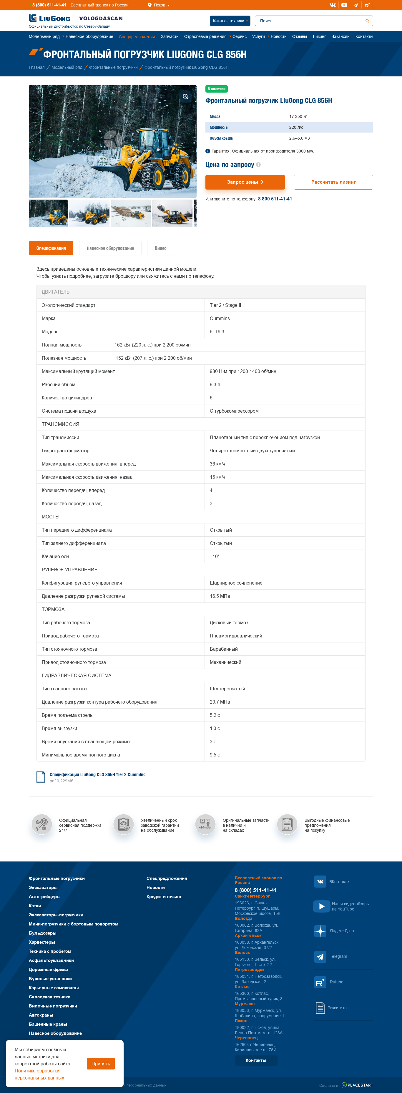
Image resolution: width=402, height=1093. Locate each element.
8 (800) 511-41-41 (49, 5)
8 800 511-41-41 (275, 199)
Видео (161, 248)
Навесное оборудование (110, 248)
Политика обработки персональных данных (128, 1085)
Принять (101, 1063)
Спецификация (51, 248)
